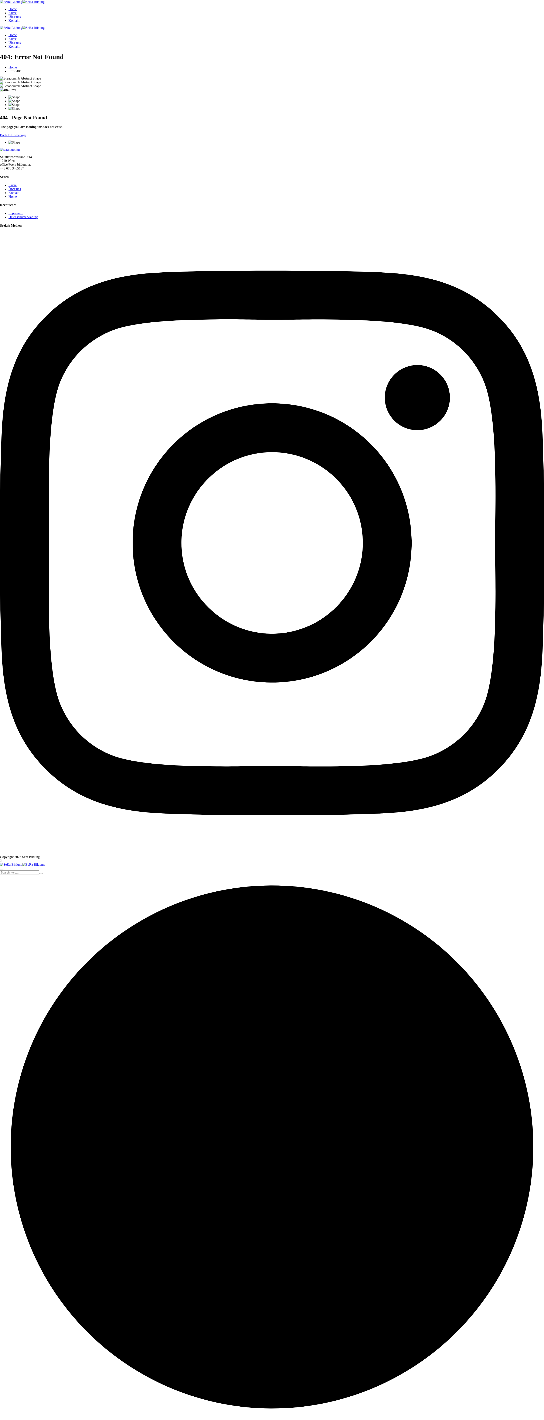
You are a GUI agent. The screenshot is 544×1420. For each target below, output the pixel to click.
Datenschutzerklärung (23, 217)
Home (12, 9)
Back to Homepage (13, 135)
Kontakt (13, 20)
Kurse (12, 13)
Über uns (14, 16)
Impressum (15, 213)
